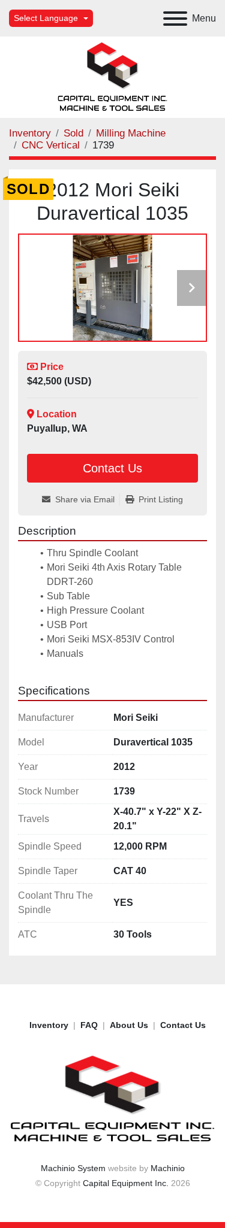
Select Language (46, 18)
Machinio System (73, 1168)
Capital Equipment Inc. (126, 1183)
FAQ (89, 1025)
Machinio (168, 1168)
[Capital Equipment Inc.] (112, 1098)
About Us (129, 1025)
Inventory (48, 1025)
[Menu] (175, 18)
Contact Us (112, 468)
